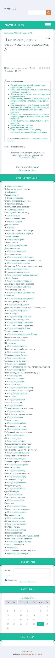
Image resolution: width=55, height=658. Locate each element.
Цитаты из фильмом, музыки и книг (23, 536)
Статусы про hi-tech (16, 340)
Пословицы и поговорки (17, 553)
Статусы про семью (16, 488)
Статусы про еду (14, 376)
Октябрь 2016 (28, 598)
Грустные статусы (15, 204)
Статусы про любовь (16, 423)
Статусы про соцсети (16, 506)
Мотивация (12, 548)
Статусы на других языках (19, 542)
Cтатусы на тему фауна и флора (22, 334)
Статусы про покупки (16, 459)
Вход (34, 157)
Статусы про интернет (17, 393)
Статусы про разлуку (16, 476)
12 (21, 615)
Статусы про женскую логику (20, 388)
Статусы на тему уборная (18, 328)
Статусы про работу (16, 470)
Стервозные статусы (16, 530)
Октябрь (23, 33)
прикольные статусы (27, 138)
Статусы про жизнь (15, 382)
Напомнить (23, 582)
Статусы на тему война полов (20, 257)
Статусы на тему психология (20, 322)
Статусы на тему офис (17, 310)
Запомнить (12, 580)
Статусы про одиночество (18, 447)
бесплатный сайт (28, 654)
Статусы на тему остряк (17, 68)
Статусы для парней (16, 251)
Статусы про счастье (16, 512)
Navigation (14, 25)
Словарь (11, 227)
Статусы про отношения (18, 453)
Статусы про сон (14, 494)
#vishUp (10, 8)
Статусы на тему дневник (18, 263)
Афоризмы (12, 192)
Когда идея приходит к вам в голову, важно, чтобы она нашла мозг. (30, 91)
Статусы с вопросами (17, 524)
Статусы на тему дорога (18, 269)
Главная (8, 33)
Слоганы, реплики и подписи (20, 233)
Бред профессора (15, 198)
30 (47, 624)
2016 (16, 33)
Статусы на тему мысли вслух (21, 293)
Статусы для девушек (17, 245)
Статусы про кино (15, 405)
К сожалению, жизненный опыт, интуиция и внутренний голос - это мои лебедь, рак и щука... (29, 101)
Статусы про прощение (17, 465)
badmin (10, 71)
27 (27, 624)
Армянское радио (15, 186)
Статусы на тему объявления (20, 299)
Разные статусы (14, 222)
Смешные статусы (15, 239)
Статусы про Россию (16, 482)
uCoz (40, 654)
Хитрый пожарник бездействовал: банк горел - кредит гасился (27, 86)
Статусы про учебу (15, 518)
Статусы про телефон (17, 429)
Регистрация (24, 157)
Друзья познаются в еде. (21, 127)
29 (31, 33)
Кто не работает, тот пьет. (21, 125)
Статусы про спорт (15, 500)
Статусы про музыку (16, 441)
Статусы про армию (16, 358)
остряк (37, 138)
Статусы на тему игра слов (19, 281)
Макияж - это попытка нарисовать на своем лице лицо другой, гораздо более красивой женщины (29, 116)
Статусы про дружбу (16, 370)
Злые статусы (13, 216)
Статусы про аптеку (16, 352)
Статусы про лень (15, 417)
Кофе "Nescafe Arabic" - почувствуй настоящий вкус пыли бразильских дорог (28, 131)
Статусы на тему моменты (19, 287)
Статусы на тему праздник (19, 316)
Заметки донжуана (15, 210)
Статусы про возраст (16, 364)
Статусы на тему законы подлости (22, 275)
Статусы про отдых (15, 435)
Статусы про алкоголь (17, 346)
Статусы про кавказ (16, 399)
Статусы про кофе (15, 411)
